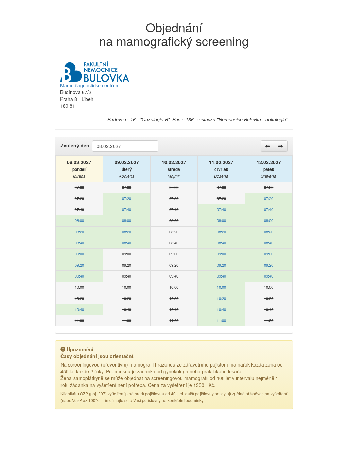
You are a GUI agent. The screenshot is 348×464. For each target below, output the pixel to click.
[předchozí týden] (267, 146)
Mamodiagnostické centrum (90, 85)
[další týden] (281, 146)
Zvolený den (74, 145)
